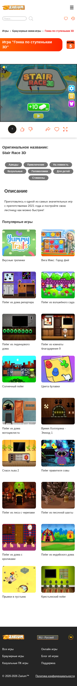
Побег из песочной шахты (57, 512)
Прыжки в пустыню (14, 596)
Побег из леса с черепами (18, 512)
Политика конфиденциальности (55, 676)
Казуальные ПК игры (15, 663)
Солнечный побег (13, 386)
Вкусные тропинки (13, 260)
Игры (5, 31)
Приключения (35, 164)
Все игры (8, 649)
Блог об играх (50, 656)
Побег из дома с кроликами (12, 556)
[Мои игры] (65, 18)
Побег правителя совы (55, 470)
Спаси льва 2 (10, 470)
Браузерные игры (13, 656)
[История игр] (72, 18)
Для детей (63, 171)
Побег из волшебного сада (57, 302)
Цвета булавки (50, 386)
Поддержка (48, 663)
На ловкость (60, 164)
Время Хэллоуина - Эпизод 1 (53, 430)
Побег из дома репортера (18, 302)
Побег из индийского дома (57, 554)
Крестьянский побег (53, 596)
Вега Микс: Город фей (55, 260)
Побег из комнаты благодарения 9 (52, 346)
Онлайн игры (49, 649)
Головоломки (40, 171)
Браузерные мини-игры (26, 31)
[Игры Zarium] (13, 7)
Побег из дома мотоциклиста (11, 430)
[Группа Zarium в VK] (70, 637)
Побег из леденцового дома (16, 346)
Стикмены (38, 177)
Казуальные (15, 171)
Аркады (13, 164)
